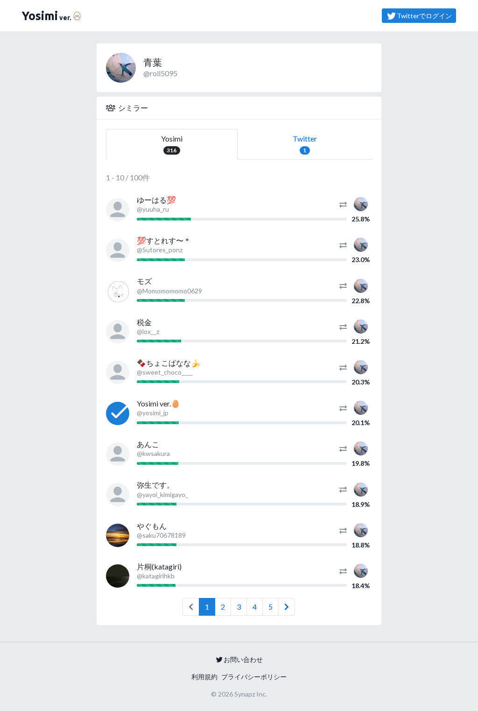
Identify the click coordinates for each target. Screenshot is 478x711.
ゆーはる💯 (156, 199)
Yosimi (172, 144)
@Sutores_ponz (160, 250)
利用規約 (204, 677)
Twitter (305, 144)
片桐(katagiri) (159, 566)
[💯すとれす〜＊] (117, 250)
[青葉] (361, 203)
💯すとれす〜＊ (164, 240)
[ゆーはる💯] (117, 209)
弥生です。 (155, 484)
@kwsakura (153, 453)
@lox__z (148, 331)
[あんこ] (117, 454)
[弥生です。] (117, 494)
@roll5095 (160, 73)
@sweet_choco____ (165, 372)
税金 (144, 322)
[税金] (117, 331)
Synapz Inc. (250, 694)
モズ (144, 281)
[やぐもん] (117, 535)
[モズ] (117, 291)
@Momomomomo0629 (169, 291)
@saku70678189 (161, 535)
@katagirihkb (156, 576)
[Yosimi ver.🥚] (117, 413)
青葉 (152, 62)
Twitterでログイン (424, 16)
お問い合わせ (243, 659)
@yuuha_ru (153, 209)
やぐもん (152, 525)
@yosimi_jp (153, 413)
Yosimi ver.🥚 (158, 403)
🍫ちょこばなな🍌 (168, 362)
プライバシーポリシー (254, 677)
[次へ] (286, 607)
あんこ (148, 444)
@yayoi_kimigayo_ (162, 494)
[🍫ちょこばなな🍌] (117, 372)
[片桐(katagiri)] (117, 576)
